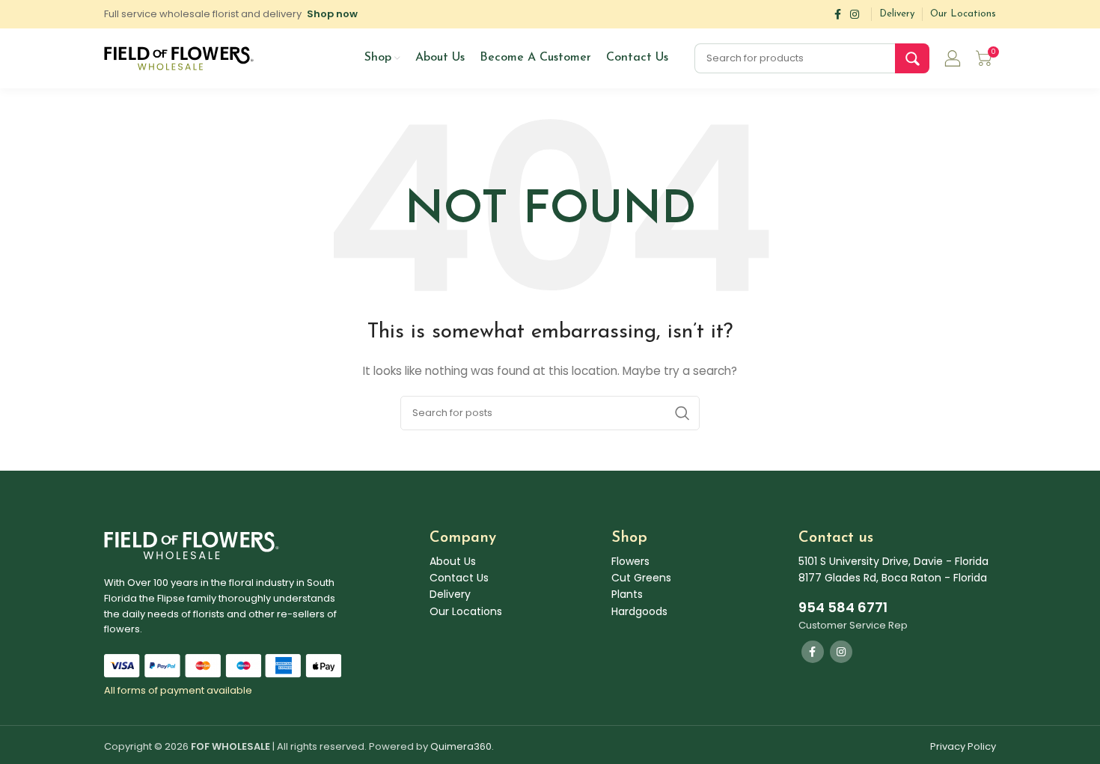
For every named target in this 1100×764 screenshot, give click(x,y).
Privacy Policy (963, 746)
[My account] (952, 58)
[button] (332, 14)
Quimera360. (462, 746)
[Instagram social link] (855, 14)
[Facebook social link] (838, 14)
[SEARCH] (912, 58)
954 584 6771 (842, 607)
